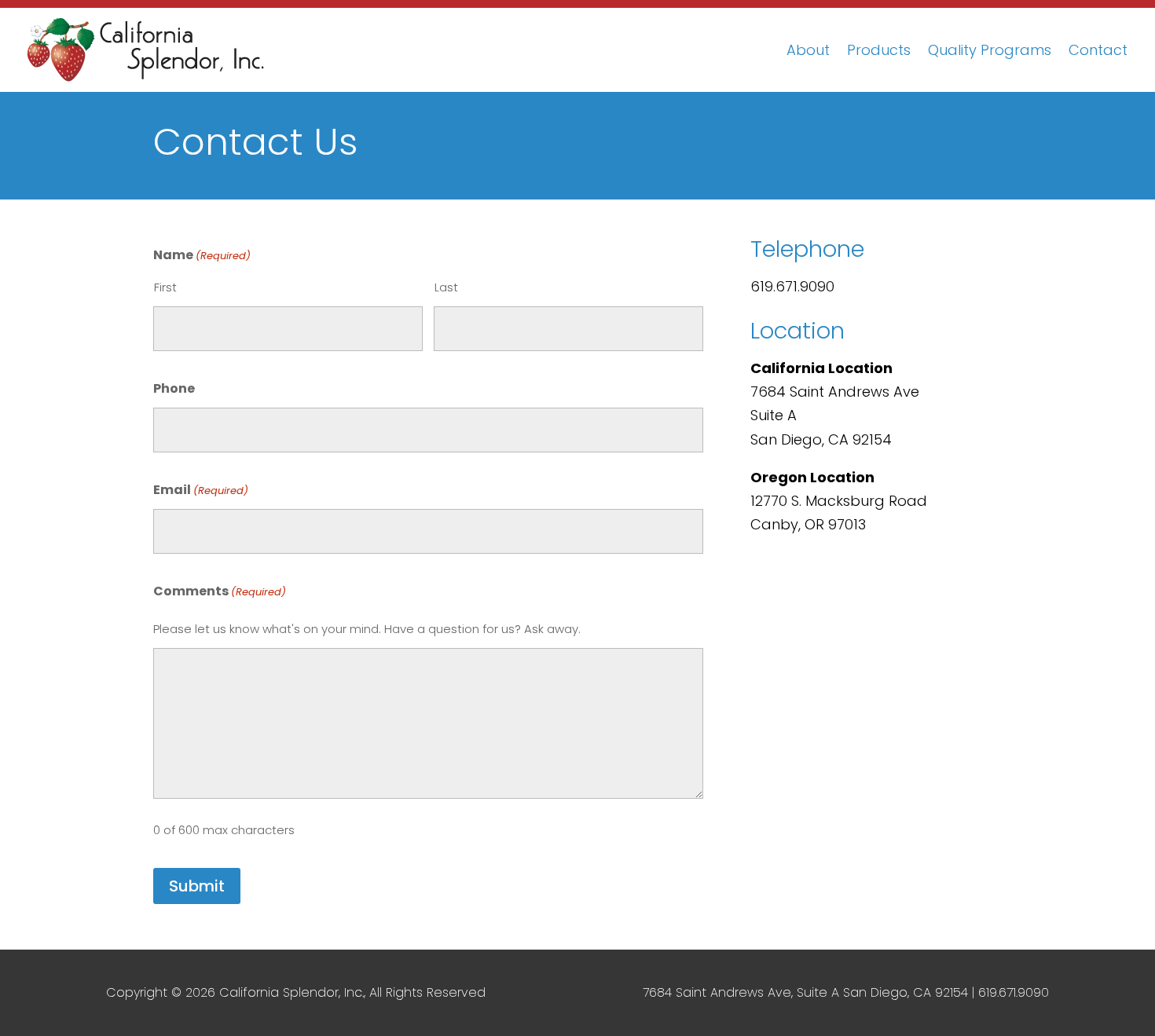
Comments (219, 591)
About (808, 50)
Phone (174, 388)
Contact (1098, 50)
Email (200, 490)
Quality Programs (989, 50)
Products (879, 50)
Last (446, 287)
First (165, 287)
